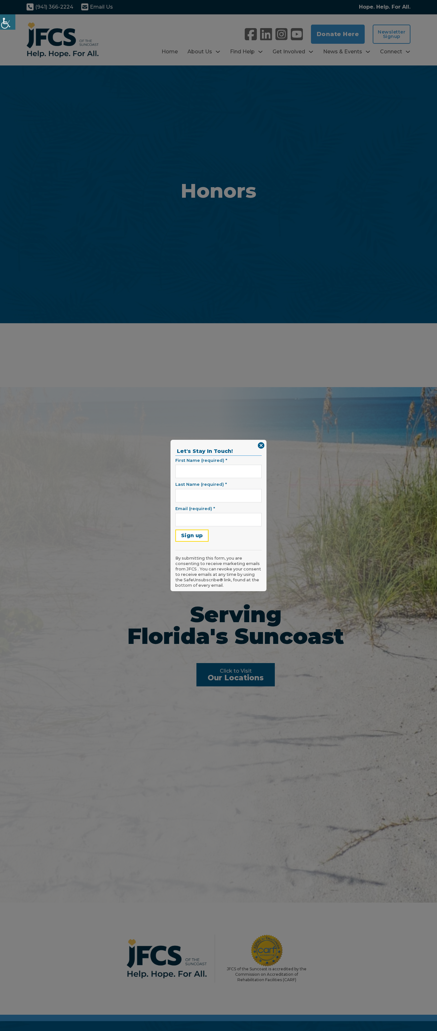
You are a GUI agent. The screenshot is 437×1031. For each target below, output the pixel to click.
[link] (7, 22)
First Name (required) (201, 460)
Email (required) (195, 508)
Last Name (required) (201, 484)
